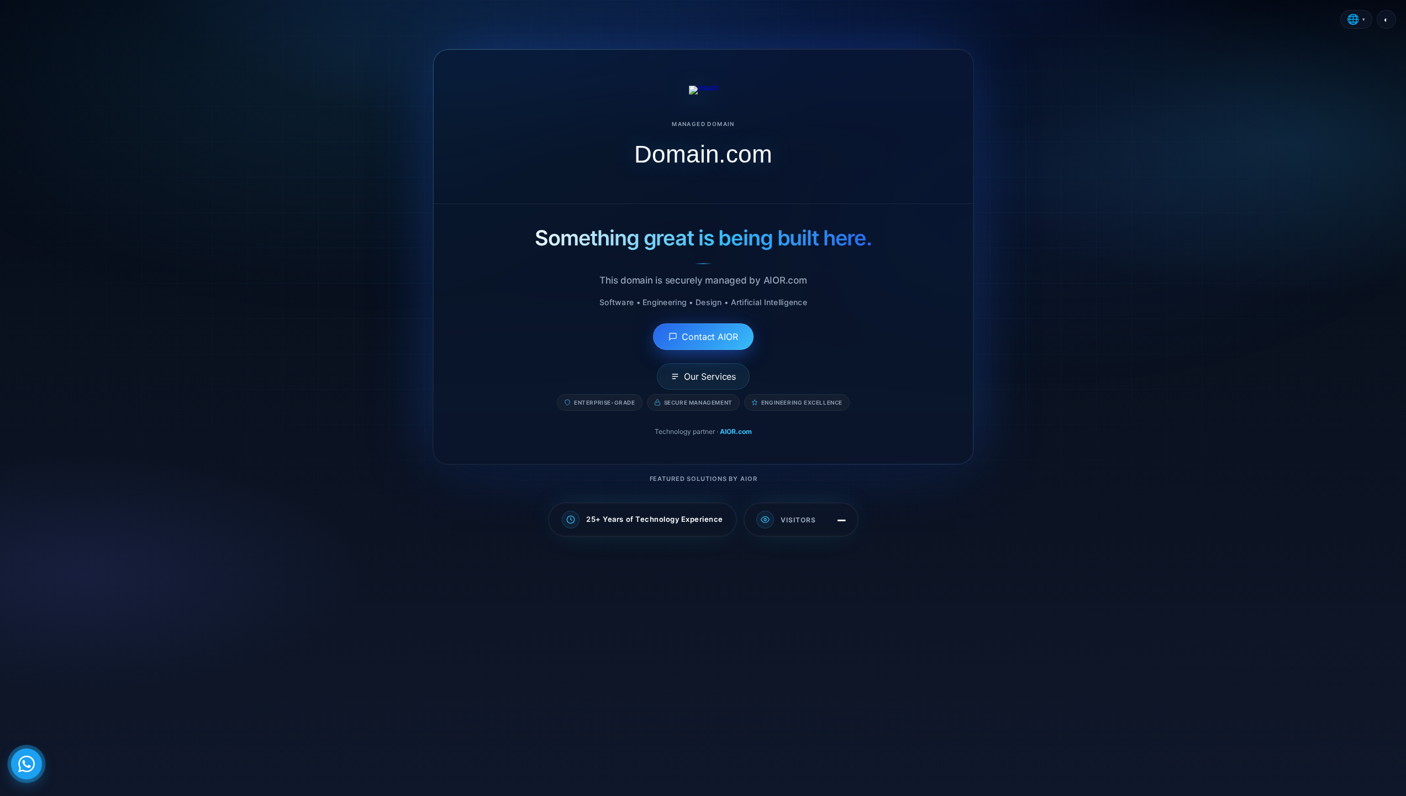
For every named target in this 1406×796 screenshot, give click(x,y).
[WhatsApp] (26, 763)
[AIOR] (703, 90)
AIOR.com (736, 431)
